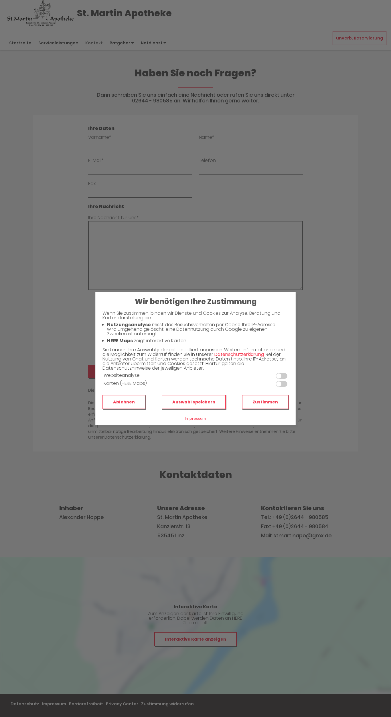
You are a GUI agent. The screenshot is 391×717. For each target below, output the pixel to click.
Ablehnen (124, 402)
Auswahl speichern (193, 402)
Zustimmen (265, 402)
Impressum (195, 418)
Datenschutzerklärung (239, 354)
